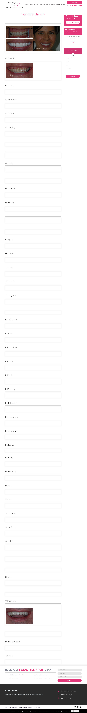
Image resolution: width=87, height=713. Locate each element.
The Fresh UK (30, 707)
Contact (63, 4)
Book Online (74, 2)
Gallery (58, 4)
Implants (42, 4)
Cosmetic (36, 4)
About (31, 4)
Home (26, 4)
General (53, 4)
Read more (76, 711)
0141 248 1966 (76, 5)
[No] (85, 711)
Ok (71, 711)
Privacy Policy (37, 707)
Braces (48, 4)
